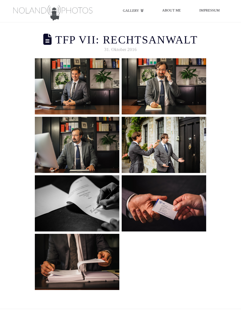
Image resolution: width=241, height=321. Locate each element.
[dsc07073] (164, 145)
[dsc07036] (77, 262)
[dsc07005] (77, 145)
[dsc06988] (164, 86)
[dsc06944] (77, 86)
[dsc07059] (164, 203)
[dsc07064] (77, 203)
